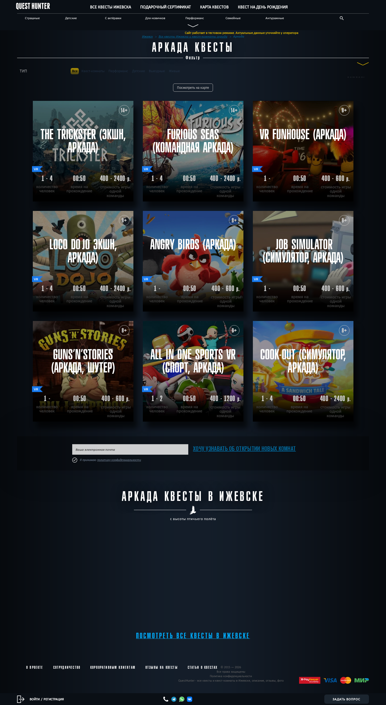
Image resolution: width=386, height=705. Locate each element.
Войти (35, 699)
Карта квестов (214, 6)
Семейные (233, 18)
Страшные (32, 18)
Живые (174, 71)
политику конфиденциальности (119, 460)
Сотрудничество (66, 667)
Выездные (157, 71)
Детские (71, 18)
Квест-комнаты (93, 71)
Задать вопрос (346, 699)
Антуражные (274, 18)
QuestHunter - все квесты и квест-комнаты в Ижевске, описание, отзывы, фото (231, 680)
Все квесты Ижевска (110, 6)
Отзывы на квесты (161, 667)
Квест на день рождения (263, 6)
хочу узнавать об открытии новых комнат (244, 448)
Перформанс (194, 18)
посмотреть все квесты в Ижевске (193, 635)
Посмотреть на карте (193, 87)
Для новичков (155, 18)
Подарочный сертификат (165, 6)
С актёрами (113, 18)
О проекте (34, 667)
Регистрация (54, 699)
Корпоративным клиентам (112, 667)
